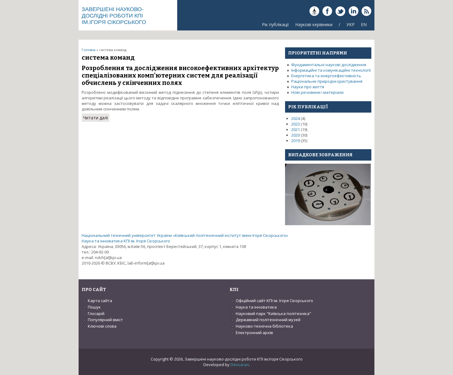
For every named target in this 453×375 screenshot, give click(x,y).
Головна (89, 49)
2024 (295, 118)
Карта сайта (100, 300)
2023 (295, 124)
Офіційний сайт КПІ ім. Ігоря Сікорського (274, 300)
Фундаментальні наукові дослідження (328, 64)
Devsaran (240, 364)
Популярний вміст (105, 319)
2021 (295, 129)
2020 (295, 135)
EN (364, 24)
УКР (350, 24)
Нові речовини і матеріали (317, 92)
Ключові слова (102, 326)
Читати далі (96, 118)
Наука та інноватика (256, 307)
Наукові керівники (314, 24)
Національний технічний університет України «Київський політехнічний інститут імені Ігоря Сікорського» (185, 235)
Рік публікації (275, 24)
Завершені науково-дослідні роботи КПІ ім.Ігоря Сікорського (114, 15)
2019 (295, 140)
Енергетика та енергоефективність (326, 75)
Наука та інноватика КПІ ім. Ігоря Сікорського (126, 241)
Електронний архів (254, 332)
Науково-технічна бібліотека (264, 326)
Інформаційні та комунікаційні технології (331, 70)
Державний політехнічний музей (268, 319)
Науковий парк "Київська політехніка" (273, 313)
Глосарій (96, 313)
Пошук (94, 307)
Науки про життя (307, 87)
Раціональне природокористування (326, 81)
